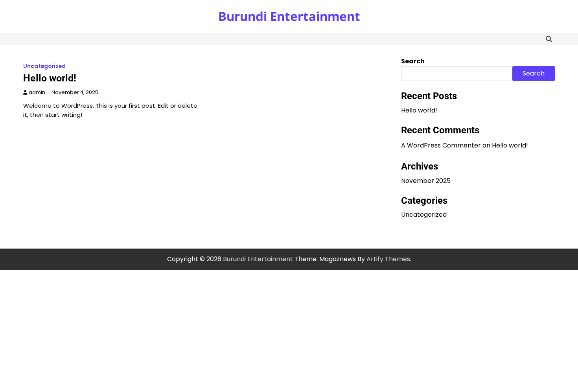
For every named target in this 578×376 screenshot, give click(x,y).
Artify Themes (388, 259)
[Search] (549, 39)
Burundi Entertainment (289, 16)
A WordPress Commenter (441, 145)
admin (37, 92)
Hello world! (49, 78)
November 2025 (426, 180)
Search (413, 61)
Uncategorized (44, 66)
